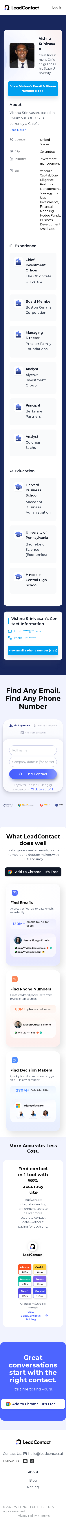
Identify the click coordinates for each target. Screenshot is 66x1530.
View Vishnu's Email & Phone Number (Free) (33, 89)
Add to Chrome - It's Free (36, 872)
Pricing (33, 1487)
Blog (33, 1480)
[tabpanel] (33, 768)
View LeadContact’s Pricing (31, 1315)
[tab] (20, 725)
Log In (57, 7)
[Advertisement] (35, 22)
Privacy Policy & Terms (33, 1516)
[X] (32, 1461)
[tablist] (33, 729)
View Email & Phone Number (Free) (33, 650)
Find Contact (36, 774)
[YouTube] (25, 1461)
